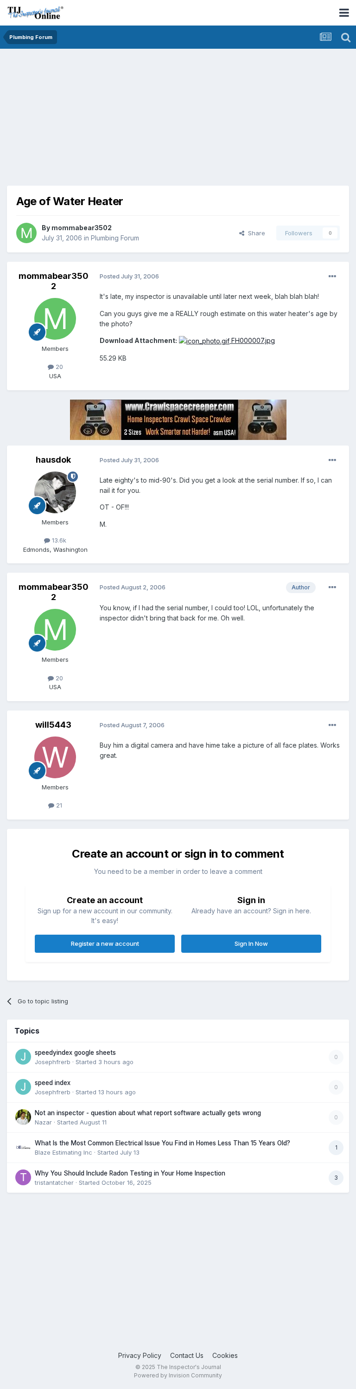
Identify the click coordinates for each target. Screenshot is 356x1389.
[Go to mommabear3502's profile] (26, 233)
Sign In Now (251, 943)
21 (58, 805)
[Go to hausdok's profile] (55, 492)
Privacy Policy (139, 1355)
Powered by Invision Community (178, 1375)
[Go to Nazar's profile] (23, 1117)
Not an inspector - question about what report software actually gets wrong (148, 1113)
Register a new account (105, 943)
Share (254, 233)
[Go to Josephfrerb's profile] (23, 1057)
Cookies (225, 1355)
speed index (52, 1082)
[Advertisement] (115, 121)
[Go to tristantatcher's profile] (23, 1177)
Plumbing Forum (115, 238)
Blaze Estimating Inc (63, 1152)
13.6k (58, 540)
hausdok (53, 460)
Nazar (43, 1122)
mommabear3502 (81, 228)
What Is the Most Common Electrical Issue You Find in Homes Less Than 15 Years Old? (162, 1143)
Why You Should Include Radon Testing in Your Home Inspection (130, 1173)
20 (58, 366)
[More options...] (332, 276)
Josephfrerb (52, 1062)
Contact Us (186, 1355)
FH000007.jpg (252, 340)
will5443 (53, 725)
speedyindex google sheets (75, 1052)
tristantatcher (54, 1182)
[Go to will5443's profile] (55, 757)
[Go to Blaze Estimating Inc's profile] (23, 1147)
